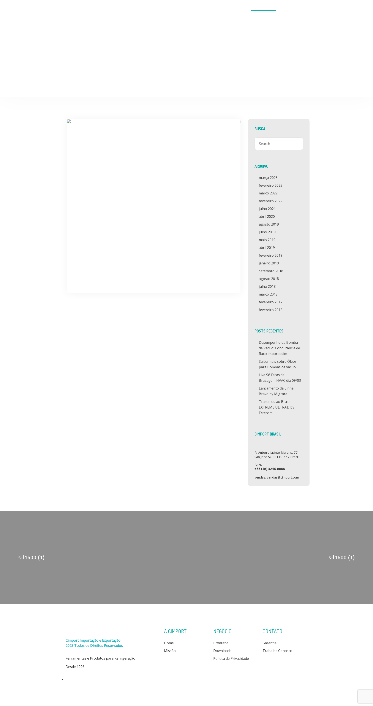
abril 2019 (267, 247)
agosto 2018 (269, 278)
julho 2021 (267, 208)
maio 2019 (267, 239)
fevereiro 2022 (270, 201)
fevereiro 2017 (270, 302)
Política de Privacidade (231, 658)
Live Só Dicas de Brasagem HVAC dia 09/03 (280, 377)
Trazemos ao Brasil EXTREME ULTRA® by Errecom (276, 407)
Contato (293, 8)
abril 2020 (267, 216)
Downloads (235, 8)
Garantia (269, 643)
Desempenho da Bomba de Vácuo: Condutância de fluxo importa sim (279, 348)
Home (165, 8)
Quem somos (187, 8)
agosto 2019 (269, 224)
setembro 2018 (271, 271)
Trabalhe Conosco (277, 650)
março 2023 (268, 177)
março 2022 (268, 193)
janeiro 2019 (269, 263)
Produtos (212, 8)
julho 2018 (267, 286)
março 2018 (268, 294)
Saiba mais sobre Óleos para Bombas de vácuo (278, 364)
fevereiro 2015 (270, 309)
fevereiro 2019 (270, 255)
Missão (170, 650)
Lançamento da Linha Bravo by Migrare (276, 391)
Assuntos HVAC (263, 8)
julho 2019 (267, 232)
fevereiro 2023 (270, 185)
